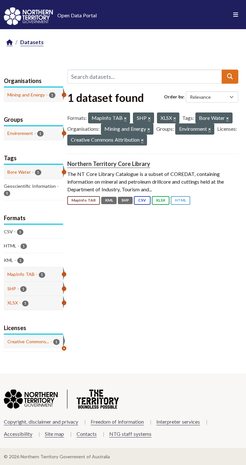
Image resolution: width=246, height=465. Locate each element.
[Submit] (230, 77)
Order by (173, 96)
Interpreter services (178, 422)
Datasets (32, 42)
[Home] (9, 42)
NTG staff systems (130, 434)
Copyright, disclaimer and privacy (41, 422)
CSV (142, 200)
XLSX (160, 200)
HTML (180, 200)
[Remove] (125, 118)
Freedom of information (117, 422)
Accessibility (18, 434)
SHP (125, 200)
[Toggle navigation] (235, 14)
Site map (54, 434)
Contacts (87, 434)
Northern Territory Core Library (108, 163)
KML (109, 200)
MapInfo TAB (83, 200)
